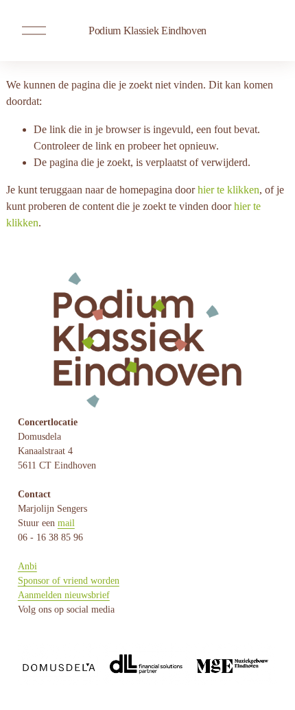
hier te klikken (228, 190)
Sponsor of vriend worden (68, 581)
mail (66, 523)
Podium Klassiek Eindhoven (147, 30)
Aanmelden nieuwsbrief (64, 595)
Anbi (27, 566)
